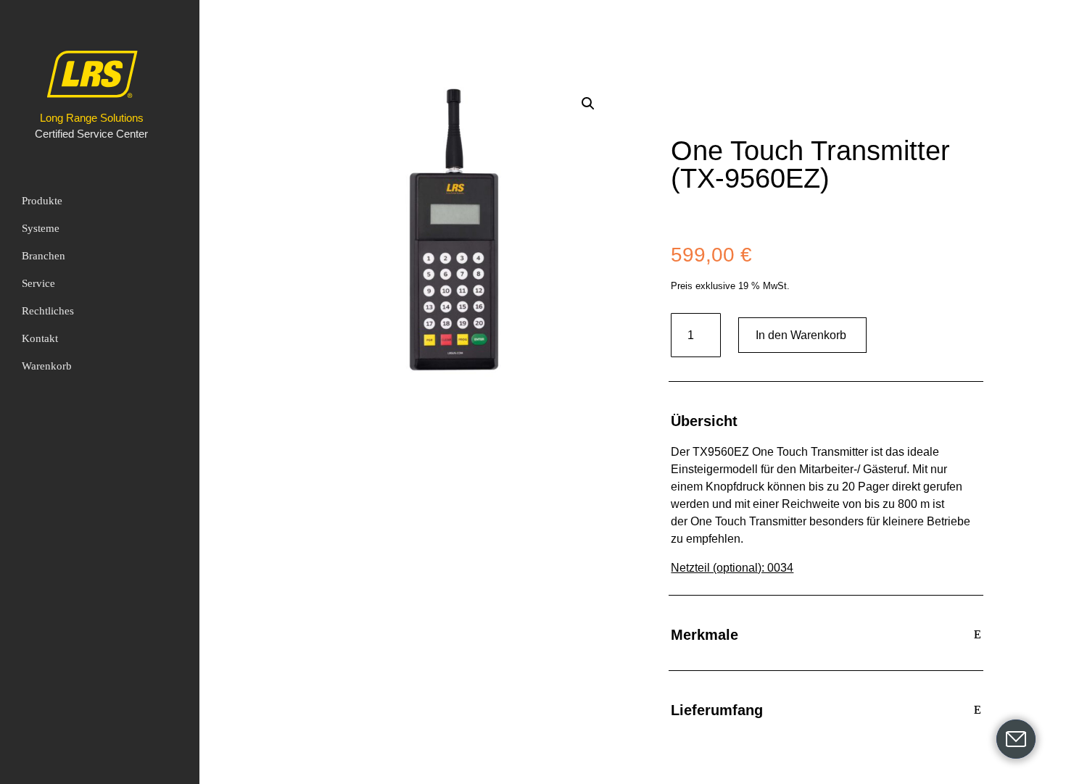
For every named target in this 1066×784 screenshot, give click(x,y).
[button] (588, 104)
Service (38, 283)
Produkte (42, 201)
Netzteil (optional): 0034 (732, 568)
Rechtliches (48, 311)
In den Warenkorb (801, 335)
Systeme (40, 228)
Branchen (43, 256)
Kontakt (40, 338)
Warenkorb (47, 366)
